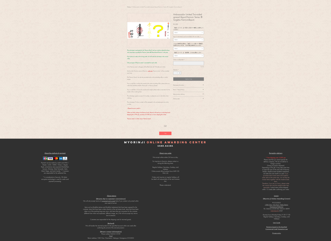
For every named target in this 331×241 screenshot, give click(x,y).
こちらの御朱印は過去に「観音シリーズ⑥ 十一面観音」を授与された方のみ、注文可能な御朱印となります (188, 44)
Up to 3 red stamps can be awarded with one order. (187, 36)
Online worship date (179, 59)
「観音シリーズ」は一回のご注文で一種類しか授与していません (188, 28)
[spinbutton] (177, 72)
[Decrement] (175, 72)
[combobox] (188, 32)
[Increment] (180, 72)
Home (129, 7)
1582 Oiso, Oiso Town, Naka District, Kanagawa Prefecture (276, 206)
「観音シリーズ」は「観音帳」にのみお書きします (187, 52)
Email (110, 236)
